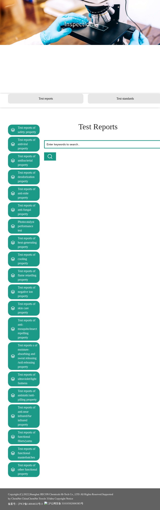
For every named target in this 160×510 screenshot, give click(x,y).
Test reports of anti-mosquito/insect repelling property (27, 329)
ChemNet (16, 498)
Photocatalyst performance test (26, 226)
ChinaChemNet (30, 498)
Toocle (42, 498)
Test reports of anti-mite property (26, 193)
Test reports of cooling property (26, 259)
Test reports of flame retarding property (27, 275)
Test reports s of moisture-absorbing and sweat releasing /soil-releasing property (27, 356)
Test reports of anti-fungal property (26, 210)
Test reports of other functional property (27, 469)
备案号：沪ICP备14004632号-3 (25, 503)
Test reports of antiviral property (26, 144)
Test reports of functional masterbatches (26, 453)
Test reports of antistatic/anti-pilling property (27, 395)
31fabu (50, 498)
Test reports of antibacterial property (26, 160)
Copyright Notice (64, 498)
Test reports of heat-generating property (27, 242)
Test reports (46, 98)
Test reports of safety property (27, 130)
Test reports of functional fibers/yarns (26, 437)
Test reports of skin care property (26, 308)
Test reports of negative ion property (26, 292)
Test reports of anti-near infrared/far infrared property (26, 416)
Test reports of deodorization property (26, 177)
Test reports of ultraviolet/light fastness (27, 379)
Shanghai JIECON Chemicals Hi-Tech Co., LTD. (54, 494)
